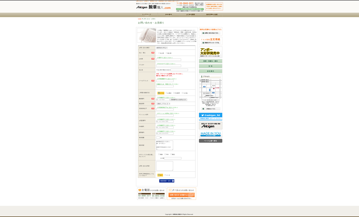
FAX (167, 154)
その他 (185, 93)
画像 (161, 154)
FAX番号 (177, 93)
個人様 (169, 53)
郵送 (173, 154)
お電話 (169, 93)
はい (161, 175)
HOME (139, 18)
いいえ (168, 175)
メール (162, 93)
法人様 (162, 53)
